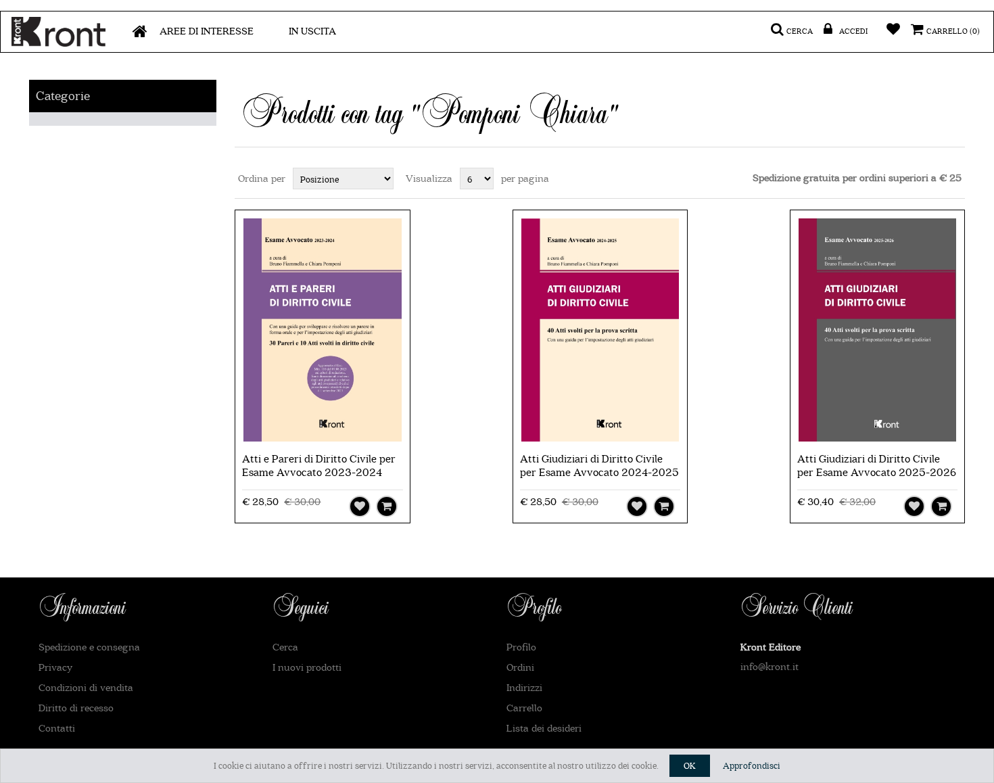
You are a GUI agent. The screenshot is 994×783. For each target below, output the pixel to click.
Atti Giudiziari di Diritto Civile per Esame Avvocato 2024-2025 (599, 465)
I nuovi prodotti (307, 667)
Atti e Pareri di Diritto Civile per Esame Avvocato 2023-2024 (319, 465)
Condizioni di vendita (86, 688)
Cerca (285, 647)
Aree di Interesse (207, 31)
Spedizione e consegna (89, 647)
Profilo (521, 647)
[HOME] (140, 32)
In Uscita (312, 31)
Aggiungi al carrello (387, 506)
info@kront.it (769, 667)
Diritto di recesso (76, 708)
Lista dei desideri (544, 728)
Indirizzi (524, 688)
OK (690, 766)
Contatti (57, 728)
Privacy (55, 667)
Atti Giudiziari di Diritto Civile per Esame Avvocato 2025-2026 (876, 465)
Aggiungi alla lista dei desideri (360, 506)
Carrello (524, 708)
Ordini (520, 667)
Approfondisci (751, 766)
